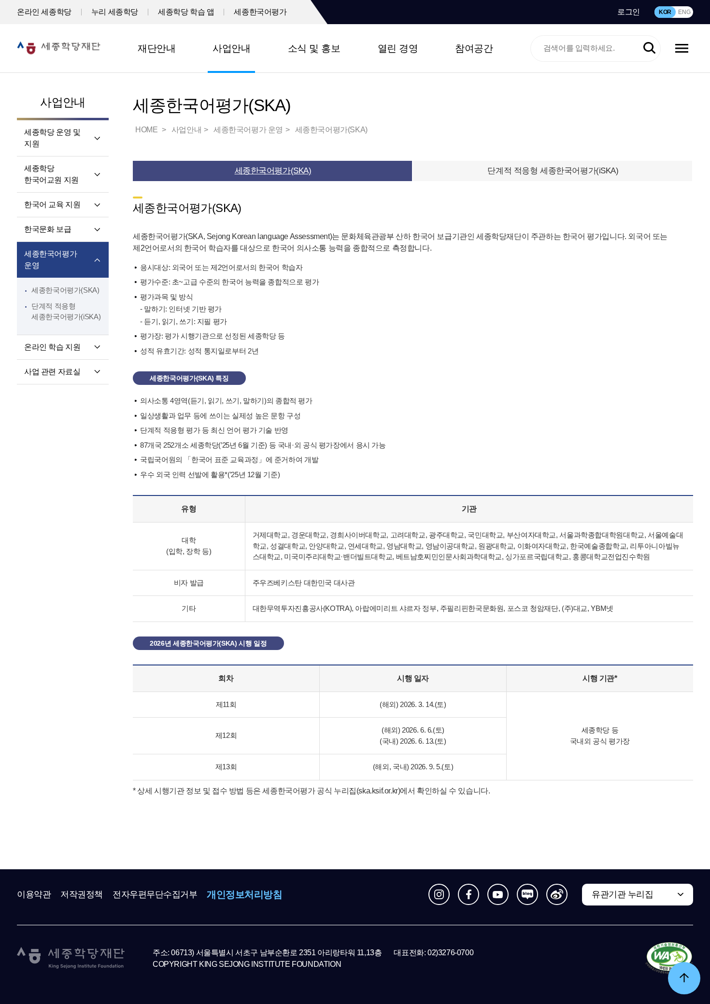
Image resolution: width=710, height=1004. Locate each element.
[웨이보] (557, 894)
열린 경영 (398, 48)
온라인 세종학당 (44, 12)
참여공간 (474, 48)
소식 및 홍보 (314, 48)
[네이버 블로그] (527, 894)
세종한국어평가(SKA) (65, 290)
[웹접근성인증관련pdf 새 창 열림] (669, 958)
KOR (665, 12)
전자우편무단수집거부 (155, 894)
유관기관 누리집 (622, 894)
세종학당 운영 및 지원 (52, 138)
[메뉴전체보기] (681, 48)
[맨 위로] (684, 978)
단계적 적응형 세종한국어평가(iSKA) (552, 170)
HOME (147, 130)
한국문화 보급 (47, 229)
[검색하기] (649, 48)
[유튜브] (498, 894)
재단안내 (156, 48)
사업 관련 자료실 (52, 372)
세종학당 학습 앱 (186, 12)
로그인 (628, 12)
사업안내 (231, 48)
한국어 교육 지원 (52, 204)
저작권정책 (81, 894)
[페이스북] (468, 894)
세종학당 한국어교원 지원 (51, 174)
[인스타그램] (439, 894)
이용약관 (34, 894)
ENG (684, 12)
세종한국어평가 (260, 12)
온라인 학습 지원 (52, 347)
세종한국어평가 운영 (50, 259)
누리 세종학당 (114, 12)
